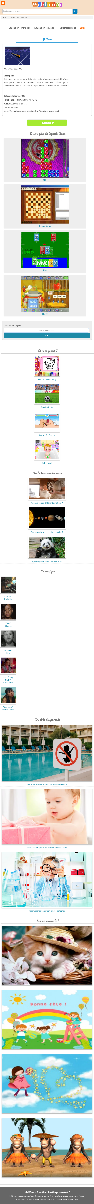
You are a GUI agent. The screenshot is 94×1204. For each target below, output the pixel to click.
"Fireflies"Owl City (8, 597)
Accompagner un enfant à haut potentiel (47, 911)
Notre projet (28, 1199)
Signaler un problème (54, 1199)
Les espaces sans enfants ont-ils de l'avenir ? (47, 784)
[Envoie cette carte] (47, 985)
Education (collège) (44, 27)
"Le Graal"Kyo (8, 651)
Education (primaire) (19, 27)
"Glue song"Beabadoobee (8, 708)
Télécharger (47, 122)
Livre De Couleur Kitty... (47, 379)
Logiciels (12, 18)
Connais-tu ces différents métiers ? (47, 503)
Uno (45, 270)
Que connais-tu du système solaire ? (47, 532)
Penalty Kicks (47, 407)
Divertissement (67, 27)
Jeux (18, 18)
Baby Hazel (47, 463)
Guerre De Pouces (47, 435)
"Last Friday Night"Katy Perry (8, 680)
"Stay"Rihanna (8, 624)
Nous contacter (39, 1199)
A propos (19, 1199)
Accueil (4, 18)
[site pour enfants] (47, 4)
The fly (45, 314)
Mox (45, 179)
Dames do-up (45, 226)
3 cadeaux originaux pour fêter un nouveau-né (47, 847)
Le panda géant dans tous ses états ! (47, 561)
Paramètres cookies (70, 1199)
